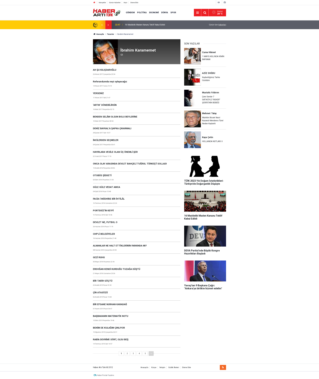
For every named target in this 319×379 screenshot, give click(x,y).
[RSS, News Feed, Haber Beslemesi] (223, 367)
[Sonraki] (151, 353)
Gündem (130, 12)
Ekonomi (154, 12)
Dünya (164, 12)
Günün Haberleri (114, 2)
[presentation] (102, 24)
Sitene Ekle (134, 2)
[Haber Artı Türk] (107, 12)
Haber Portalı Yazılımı (105, 375)
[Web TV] (218, 2)
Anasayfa (144, 367)
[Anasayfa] (94, 2)
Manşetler (102, 2)
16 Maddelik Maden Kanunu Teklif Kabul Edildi (145, 25)
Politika (142, 12)
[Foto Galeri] (224, 2)
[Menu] (197, 12)
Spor (173, 12)
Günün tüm (217, 25)
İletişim (162, 367)
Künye (153, 367)
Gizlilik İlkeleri (173, 367)
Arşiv (125, 2)
